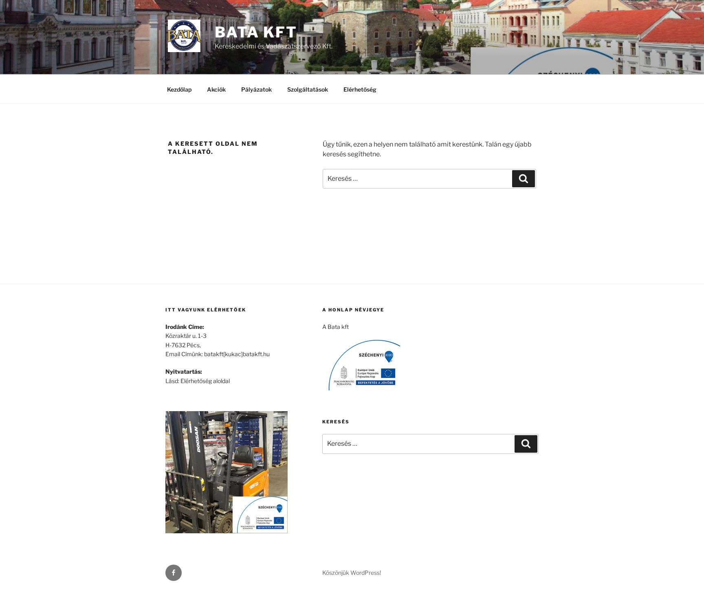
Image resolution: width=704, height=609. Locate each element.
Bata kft (256, 32)
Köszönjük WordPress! (351, 572)
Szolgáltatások (307, 89)
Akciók (216, 89)
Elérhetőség (359, 89)
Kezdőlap (179, 89)
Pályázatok (256, 89)
